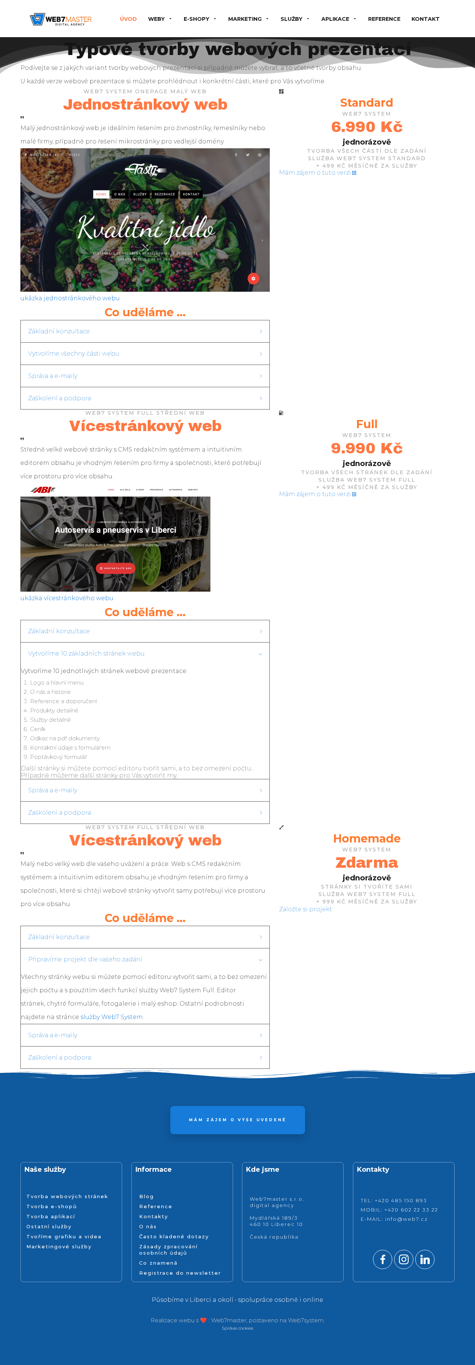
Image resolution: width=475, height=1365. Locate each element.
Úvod (128, 19)
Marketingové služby (59, 1246)
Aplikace (335, 19)
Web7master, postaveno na (249, 1320)
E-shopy (196, 19)
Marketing (245, 19)
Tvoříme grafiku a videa (64, 1236)
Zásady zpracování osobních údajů (168, 1249)
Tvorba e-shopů (51, 1206)
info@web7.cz (406, 1219)
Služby (291, 19)
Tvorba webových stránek (67, 1196)
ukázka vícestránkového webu (67, 598)
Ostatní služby (49, 1226)
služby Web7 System (112, 1016)
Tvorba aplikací (50, 1216)
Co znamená (158, 1263)
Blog (146, 1196)
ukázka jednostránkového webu (70, 298)
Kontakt (426, 19)
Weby (156, 19)
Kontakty (153, 1216)
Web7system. (306, 1320)
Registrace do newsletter (180, 1273)
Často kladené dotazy (174, 1236)
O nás (148, 1226)
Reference (384, 19)
